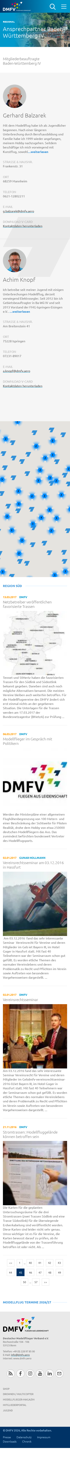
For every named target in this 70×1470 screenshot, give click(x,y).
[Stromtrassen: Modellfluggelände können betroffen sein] (35, 1172)
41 (39, 1262)
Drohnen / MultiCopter (18, 1394)
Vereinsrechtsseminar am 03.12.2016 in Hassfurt (33, 864)
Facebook (20, 1373)
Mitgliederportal (14, 1404)
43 (59, 1262)
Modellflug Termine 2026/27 (27, 1302)
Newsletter (59, 1373)
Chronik (27, 1441)
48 (49, 1272)
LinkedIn (49, 1373)
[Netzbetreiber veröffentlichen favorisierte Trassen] (35, 643)
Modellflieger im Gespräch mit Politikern (27, 741)
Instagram (30, 1373)
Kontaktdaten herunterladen (22, 226)
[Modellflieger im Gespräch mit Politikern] (35, 779)
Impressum (43, 1437)
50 (24, 1282)
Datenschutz (24, 1437)
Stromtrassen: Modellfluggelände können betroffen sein (30, 1134)
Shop (6, 1388)
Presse (7, 1437)
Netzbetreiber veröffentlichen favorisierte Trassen (27, 604)
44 (10, 1272)
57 (36, 1282)
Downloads (10, 1441)
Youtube (40, 1373)
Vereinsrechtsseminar (20, 999)
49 (59, 1272)
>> (45, 1282)
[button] (22, 461)
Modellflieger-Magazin (18, 1399)
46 (30, 1272)
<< (10, 1262)
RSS (11, 1373)
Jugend (8, 1410)
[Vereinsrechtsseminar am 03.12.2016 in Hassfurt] (35, 903)
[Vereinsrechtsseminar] (35, 1036)
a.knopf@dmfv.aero (16, 371)
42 (49, 1262)
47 (40, 1272)
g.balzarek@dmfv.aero (18, 211)
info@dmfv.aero (20, 1354)
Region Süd (12, 586)
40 (30, 1262)
